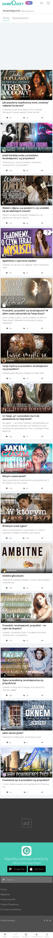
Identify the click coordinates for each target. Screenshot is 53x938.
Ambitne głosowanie (13, 575)
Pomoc (4, 889)
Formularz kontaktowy (11, 909)
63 (27, 640)
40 (27, 588)
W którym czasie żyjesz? (14, 525)
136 (27, 538)
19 (27, 378)
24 (27, 118)
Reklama (10, 879)
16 (27, 328)
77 (27, 436)
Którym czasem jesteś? (14, 476)
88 (27, 170)
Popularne (15, 936)
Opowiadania (20, 18)
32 (27, 488)
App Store (38, 869)
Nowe (5, 936)
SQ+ (29, 3)
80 (27, 223)
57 (27, 273)
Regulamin (5, 894)
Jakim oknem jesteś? (12, 733)
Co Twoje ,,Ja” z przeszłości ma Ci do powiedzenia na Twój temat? (20, 417)
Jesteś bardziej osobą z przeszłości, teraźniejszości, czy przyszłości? (20, 157)
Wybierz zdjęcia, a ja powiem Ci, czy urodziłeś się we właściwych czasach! (25, 209)
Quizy (6, 18)
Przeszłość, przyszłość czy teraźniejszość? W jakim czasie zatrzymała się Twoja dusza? (25, 312)
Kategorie (26, 936)
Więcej (47, 936)
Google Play (19, 869)
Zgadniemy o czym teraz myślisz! (19, 260)
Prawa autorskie (8, 899)
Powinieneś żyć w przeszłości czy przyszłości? (25, 780)
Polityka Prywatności (10, 904)
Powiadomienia (36, 936)
